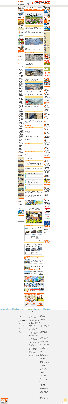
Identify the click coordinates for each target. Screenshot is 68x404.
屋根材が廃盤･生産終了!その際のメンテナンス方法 (44, 348)
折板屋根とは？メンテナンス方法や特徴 (47, 121)
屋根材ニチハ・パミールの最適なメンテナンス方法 (47, 125)
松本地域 (19, 216)
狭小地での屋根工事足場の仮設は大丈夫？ (47, 129)
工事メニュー (40, 5)
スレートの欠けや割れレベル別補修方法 (47, 117)
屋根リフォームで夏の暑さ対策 (32, 329)
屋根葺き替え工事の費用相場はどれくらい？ (47, 107)
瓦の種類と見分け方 (21, 110)
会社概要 (48, 5)
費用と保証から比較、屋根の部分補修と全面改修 (47, 109)
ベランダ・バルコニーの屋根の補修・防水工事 (33, 328)
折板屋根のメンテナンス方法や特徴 (43, 338)
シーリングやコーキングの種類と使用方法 (21, 88)
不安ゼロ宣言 (20, 316)
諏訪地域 (19, 219)
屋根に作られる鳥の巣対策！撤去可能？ (47, 194)
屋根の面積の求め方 (21, 94)
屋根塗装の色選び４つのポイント (46, 147)
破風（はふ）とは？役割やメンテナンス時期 (21, 155)
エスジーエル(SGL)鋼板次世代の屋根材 (21, 133)
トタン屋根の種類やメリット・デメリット (47, 120)
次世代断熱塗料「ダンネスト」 (46, 148)
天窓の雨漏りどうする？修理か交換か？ (21, 146)
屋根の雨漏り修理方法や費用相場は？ (21, 140)
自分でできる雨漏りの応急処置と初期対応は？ (47, 151)
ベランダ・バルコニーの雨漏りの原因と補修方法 (21, 78)
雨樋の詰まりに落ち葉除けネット (32, 351)
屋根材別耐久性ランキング (20, 120)
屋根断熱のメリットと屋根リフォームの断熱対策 (21, 149)
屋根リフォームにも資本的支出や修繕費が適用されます (34, 339)
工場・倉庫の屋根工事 (47, 195)
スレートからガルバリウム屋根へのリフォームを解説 (47, 89)
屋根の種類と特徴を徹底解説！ (21, 52)
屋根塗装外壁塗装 (47, 50)
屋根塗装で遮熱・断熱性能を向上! (47, 150)
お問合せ (19, 331)
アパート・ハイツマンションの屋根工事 (47, 196)
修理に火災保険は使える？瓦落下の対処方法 (47, 139)
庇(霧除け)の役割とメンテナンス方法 (20, 87)
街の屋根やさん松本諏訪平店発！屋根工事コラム (23, 325)
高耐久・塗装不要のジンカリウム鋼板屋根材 (21, 136)
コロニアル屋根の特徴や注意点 (46, 118)
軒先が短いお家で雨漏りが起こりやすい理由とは (21, 111)
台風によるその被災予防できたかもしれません (47, 136)
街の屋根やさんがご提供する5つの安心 (24, 6)
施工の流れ (36, 5)
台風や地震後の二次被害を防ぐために (47, 140)
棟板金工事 (48, 47)
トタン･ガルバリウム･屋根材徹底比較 (21, 130)
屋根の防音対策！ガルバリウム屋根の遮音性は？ (47, 100)
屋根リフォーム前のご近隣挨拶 (32, 319)
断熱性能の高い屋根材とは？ (20, 148)
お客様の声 (32, 5)
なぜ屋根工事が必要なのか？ (47, 103)
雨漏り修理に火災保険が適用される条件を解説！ (47, 152)
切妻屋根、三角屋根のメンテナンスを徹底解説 (21, 99)
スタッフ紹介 (20, 201)
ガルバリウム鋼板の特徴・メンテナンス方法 (43, 365)
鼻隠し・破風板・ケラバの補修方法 (21, 63)
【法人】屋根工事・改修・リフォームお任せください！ (34, 332)
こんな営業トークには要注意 (47, 168)
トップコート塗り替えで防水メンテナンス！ (21, 154)
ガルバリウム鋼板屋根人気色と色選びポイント (47, 94)
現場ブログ (27, 7)
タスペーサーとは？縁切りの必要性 (21, 69)
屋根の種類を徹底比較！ (46, 113)
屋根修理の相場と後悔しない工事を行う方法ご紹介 (33, 335)
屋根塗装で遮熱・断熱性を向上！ (42, 358)
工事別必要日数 (46, 132)
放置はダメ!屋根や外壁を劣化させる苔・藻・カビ (21, 123)
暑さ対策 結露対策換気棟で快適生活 (21, 103)
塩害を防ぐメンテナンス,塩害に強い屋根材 (21, 122)
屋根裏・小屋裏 (20, 102)
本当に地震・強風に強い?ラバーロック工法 (21, 93)
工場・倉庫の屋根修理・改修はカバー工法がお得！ (47, 188)
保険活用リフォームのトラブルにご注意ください (47, 176)
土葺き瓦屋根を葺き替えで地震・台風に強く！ (21, 82)
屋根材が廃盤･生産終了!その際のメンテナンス (21, 125)
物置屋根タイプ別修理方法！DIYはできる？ (33, 348)
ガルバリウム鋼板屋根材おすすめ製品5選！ (47, 96)
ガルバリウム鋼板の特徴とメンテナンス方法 (21, 134)
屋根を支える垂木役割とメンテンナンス (21, 139)
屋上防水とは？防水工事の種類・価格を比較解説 (21, 76)
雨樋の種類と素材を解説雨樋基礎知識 (21, 151)
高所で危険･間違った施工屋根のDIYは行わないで (21, 137)
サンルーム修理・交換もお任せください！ (47, 187)
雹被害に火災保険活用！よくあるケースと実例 (47, 154)
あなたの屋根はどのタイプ (42, 315)
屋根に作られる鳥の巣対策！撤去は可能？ (32, 352)
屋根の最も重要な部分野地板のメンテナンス (21, 116)
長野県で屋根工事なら (21, 204)
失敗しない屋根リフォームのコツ (47, 105)
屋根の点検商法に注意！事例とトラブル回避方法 (47, 171)
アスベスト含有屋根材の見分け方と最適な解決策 (21, 113)
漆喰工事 (47, 38)
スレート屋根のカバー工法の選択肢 (47, 116)
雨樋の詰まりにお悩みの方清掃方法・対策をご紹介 (47, 191)
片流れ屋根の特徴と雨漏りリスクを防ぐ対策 (21, 98)
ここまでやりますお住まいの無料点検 (44, 6)
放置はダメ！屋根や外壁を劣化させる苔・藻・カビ (44, 388)
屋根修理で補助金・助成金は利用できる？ (47, 155)
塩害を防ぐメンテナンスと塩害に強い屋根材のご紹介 (44, 387)
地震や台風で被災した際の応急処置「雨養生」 (21, 91)
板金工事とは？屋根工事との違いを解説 (21, 59)
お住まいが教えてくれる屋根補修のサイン (47, 110)
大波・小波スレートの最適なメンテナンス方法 (21, 85)
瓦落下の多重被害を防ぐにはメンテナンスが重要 (47, 137)
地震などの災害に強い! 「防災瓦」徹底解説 (47, 144)
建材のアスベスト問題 (21, 114)
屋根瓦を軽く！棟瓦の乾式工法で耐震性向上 (47, 141)
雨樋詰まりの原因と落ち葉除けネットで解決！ (47, 192)
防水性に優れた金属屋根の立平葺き (43, 384)
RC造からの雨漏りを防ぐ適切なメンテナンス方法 (21, 142)
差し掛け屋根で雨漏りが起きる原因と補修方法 (44, 392)
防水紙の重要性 (20, 115)
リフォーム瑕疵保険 (20, 317)
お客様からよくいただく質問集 (42, 319)
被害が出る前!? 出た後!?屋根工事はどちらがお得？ (47, 165)
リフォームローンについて (31, 338)
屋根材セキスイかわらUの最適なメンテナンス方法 (47, 127)
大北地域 (19, 220)
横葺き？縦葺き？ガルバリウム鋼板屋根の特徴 (47, 97)
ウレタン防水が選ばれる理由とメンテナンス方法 (21, 70)
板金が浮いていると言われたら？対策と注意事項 (47, 172)
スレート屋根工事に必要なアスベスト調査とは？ (21, 152)
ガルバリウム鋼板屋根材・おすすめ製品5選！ (43, 326)
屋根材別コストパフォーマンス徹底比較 (21, 119)
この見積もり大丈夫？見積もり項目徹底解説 (47, 164)
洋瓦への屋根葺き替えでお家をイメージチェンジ (21, 126)
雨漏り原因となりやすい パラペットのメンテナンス (33, 344)
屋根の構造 (41, 351)
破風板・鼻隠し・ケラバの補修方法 (43, 342)
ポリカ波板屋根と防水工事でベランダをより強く (47, 190)
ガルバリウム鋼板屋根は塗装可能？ (47, 92)
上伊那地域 (20, 218)
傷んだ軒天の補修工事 (42, 372)
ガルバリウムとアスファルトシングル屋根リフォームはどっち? (21, 128)
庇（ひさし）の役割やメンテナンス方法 (21, 143)
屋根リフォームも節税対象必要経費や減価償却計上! (47, 200)
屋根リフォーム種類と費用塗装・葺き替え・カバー (47, 114)
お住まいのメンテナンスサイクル (42, 374)
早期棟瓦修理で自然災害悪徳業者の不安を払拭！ (21, 84)
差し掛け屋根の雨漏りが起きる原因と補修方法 (21, 101)
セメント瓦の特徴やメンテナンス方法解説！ (21, 79)
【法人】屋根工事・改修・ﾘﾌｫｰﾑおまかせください (47, 199)
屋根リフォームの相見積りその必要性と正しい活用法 (47, 160)
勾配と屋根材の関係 (21, 106)
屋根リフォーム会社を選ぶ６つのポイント (47, 133)
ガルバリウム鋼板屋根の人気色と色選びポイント (44, 331)
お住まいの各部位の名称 (42, 350)
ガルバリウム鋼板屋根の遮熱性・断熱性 (47, 93)
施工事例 (28, 5)
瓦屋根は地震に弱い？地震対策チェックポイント (47, 143)
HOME (25, 7)
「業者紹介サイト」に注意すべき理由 (47, 178)
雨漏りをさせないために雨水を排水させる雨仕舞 (21, 107)
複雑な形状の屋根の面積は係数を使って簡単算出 (44, 355)
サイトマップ (20, 208)
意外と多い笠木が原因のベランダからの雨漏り (21, 66)
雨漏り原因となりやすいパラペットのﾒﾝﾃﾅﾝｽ (21, 73)
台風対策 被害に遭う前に (31, 326)
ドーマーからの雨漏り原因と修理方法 (21, 145)
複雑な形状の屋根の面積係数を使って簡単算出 (21, 95)
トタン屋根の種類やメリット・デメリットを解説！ (44, 337)
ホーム (20, 5)
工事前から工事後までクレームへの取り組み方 (47, 163)
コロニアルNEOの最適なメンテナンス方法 (47, 128)
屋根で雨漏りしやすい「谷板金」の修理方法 (21, 109)
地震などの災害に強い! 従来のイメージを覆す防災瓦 (44, 362)
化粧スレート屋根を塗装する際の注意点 (47, 124)
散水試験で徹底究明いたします (32, 325)
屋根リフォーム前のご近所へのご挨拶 (47, 161)
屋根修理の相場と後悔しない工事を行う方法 (47, 106)
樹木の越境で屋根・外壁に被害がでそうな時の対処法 (47, 175)
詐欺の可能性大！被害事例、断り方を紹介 (47, 167)
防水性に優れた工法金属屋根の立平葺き (21, 90)
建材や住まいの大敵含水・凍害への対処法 (21, 105)
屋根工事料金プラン (31, 316)
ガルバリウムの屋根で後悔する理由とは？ (21, 131)
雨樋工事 (47, 40)
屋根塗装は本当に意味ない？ (20, 56)
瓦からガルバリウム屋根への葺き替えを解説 (47, 90)
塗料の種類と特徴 (47, 206)
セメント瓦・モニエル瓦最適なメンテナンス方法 (21, 81)
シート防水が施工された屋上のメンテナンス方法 (21, 72)
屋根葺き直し (48, 45)
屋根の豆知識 (41, 378)
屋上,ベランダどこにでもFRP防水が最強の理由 (21, 75)
